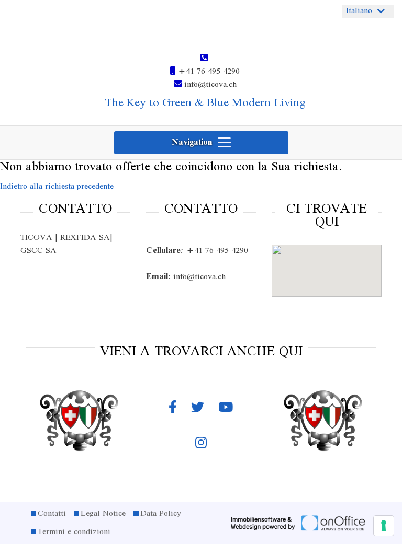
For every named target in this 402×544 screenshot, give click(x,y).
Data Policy (160, 514)
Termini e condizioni (74, 532)
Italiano (359, 11)
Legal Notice (103, 514)
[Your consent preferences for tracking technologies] (384, 526)
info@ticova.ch (209, 85)
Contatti (52, 514)
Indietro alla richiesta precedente (57, 186)
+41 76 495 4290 (207, 71)
